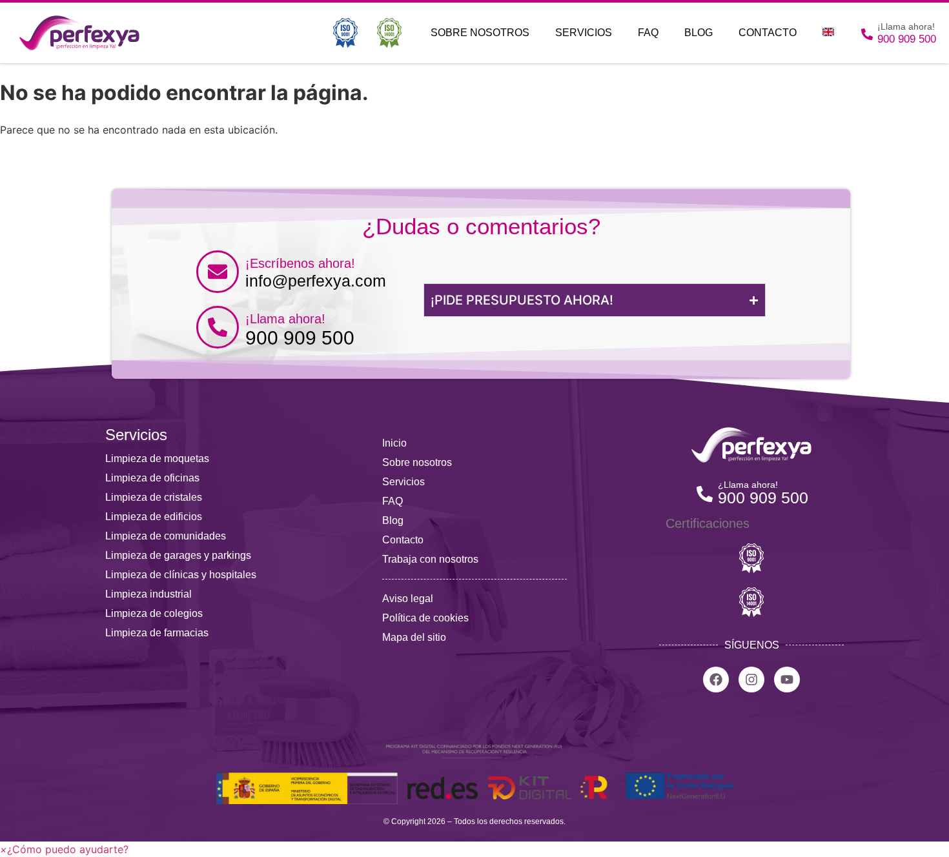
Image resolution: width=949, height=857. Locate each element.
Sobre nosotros (480, 32)
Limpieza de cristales (153, 497)
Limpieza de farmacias (157, 632)
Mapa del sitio (414, 637)
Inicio (394, 443)
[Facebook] (716, 679)
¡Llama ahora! (285, 319)
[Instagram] (751, 679)
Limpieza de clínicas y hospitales (180, 574)
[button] (64, 849)
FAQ (648, 32)
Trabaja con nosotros (430, 559)
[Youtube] (787, 679)
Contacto (768, 32)
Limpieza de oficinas (152, 477)
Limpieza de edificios (153, 516)
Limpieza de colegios (154, 613)
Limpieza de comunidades (165, 535)
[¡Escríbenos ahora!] (217, 271)
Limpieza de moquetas (157, 458)
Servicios (583, 32)
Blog (698, 32)
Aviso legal (407, 598)
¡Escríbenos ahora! (300, 263)
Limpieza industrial (148, 594)
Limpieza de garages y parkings (178, 555)
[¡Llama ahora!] (217, 327)
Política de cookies (425, 617)
